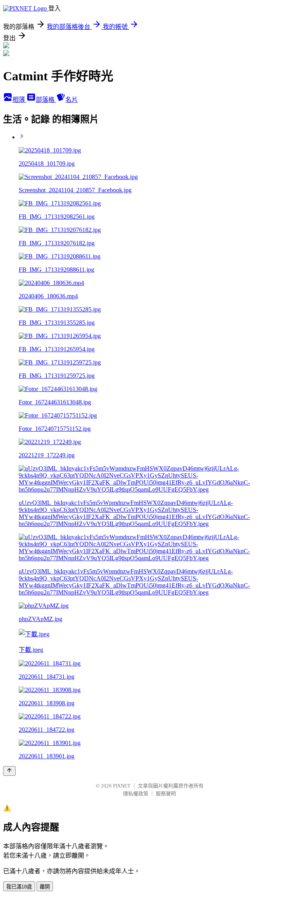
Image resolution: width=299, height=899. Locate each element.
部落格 (46, 99)
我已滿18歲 (19, 887)
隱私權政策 (135, 793)
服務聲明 (166, 793)
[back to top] (9, 771)
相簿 (19, 99)
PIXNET (121, 786)
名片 (71, 99)
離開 (45, 887)
